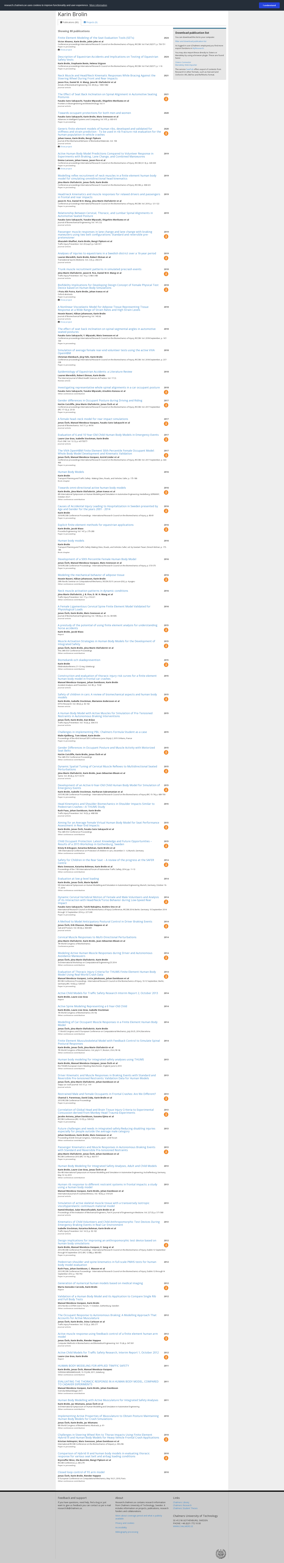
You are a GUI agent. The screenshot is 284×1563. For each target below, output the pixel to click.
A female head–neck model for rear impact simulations (93, 419)
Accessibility (121, 1527)
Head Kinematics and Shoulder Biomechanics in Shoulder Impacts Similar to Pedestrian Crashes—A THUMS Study (106, 805)
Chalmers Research (182, 1505)
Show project (66, 49)
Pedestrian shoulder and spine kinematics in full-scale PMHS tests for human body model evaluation (107, 1263)
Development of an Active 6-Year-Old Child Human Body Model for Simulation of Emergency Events (109, 786)
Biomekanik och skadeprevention (79, 660)
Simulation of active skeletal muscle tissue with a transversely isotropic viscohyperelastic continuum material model (103, 1204)
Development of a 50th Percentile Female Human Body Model (97, 559)
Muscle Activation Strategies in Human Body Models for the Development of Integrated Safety (106, 642)
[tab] (69, 22)
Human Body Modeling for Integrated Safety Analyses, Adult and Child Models (107, 1166)
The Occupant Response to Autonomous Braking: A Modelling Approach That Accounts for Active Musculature (107, 1316)
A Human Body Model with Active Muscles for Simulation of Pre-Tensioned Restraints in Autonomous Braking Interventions (105, 714)
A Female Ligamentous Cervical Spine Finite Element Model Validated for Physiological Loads (104, 608)
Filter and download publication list (190, 41)
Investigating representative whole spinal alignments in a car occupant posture (109, 387)
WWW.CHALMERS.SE (183, 1526)
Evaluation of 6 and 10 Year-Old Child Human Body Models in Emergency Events (108, 434)
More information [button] (98, 5)
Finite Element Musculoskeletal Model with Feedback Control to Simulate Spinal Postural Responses (109, 1042)
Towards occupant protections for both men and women (94, 113)
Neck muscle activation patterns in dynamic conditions (93, 590)
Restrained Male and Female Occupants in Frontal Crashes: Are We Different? (107, 1094)
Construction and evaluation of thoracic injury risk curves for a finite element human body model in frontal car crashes (107, 677)
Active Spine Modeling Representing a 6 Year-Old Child (92, 1006)
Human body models (71, 540)
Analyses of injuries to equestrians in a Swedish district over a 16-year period (107, 253)
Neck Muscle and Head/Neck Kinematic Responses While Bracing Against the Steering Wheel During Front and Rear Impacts (106, 77)
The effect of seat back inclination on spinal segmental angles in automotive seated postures (107, 330)
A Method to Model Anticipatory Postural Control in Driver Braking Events (105, 921)
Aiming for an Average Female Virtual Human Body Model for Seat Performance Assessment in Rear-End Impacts (108, 824)
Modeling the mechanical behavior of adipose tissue (91, 575)
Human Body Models (71, 472)
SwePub (189, 69)
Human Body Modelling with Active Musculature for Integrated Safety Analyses (108, 1400)
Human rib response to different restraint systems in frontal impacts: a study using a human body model (107, 1186)
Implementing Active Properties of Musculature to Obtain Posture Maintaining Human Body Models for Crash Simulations (108, 1417)
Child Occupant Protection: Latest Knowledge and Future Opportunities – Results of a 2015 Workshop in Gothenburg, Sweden (105, 842)
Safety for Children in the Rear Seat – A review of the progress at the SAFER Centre (106, 861)
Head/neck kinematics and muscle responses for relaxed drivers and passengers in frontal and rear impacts (109, 195)
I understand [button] (269, 5)
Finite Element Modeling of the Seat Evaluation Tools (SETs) (96, 37)
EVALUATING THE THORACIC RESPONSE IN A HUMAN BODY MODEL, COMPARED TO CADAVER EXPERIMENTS (108, 1383)
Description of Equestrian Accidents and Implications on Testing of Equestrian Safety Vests (108, 58)
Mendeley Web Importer (186, 65)
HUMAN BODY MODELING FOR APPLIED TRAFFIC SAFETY (93, 1365)
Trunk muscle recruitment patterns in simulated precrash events (99, 269)
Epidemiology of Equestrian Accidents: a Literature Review (95, 371)
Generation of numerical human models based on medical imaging (100, 1283)
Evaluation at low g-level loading (78, 878)
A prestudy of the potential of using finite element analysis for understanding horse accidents (107, 626)
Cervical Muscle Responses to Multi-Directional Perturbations (97, 937)
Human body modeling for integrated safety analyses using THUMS (101, 1059)
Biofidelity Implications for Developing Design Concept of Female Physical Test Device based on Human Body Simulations (108, 286)
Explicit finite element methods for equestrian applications (96, 525)
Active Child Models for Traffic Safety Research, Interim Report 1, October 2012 (108, 1352)
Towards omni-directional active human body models (92, 487)
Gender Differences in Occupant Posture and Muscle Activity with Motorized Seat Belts (106, 749)
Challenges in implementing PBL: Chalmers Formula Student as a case (102, 732)
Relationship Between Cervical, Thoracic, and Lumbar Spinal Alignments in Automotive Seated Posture (105, 214)
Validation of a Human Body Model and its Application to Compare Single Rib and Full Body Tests (107, 1297)
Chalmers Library (181, 1502)
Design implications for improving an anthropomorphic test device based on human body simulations (107, 1242)
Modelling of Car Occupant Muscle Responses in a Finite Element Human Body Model (108, 1023)
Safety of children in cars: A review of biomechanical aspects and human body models (107, 696)
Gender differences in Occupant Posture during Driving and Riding (100, 400)
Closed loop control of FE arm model (81, 1472)
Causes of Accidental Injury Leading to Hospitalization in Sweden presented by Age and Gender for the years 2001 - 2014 (108, 507)
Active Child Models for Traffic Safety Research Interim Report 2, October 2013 (108, 993)
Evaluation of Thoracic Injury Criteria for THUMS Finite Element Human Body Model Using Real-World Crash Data (107, 973)
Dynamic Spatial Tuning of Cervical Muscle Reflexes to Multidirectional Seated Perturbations (107, 768)
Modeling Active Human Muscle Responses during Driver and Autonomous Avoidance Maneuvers (105, 954)
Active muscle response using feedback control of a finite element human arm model (108, 1335)
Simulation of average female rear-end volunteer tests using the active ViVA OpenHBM (106, 351)
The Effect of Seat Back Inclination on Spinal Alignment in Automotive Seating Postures (107, 95)
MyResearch (198, 48)
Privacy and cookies (124, 1523)
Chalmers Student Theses (185, 1508)
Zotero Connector (183, 62)
